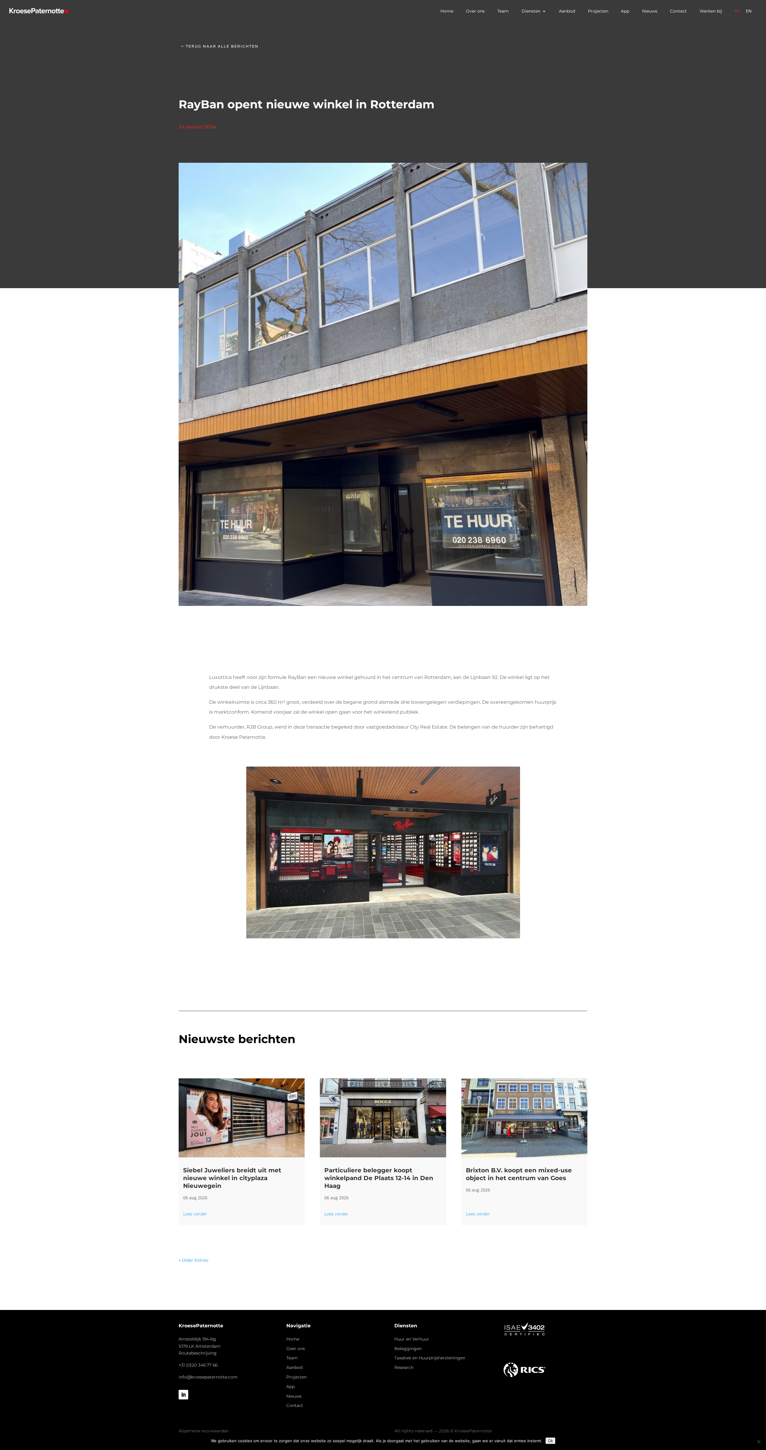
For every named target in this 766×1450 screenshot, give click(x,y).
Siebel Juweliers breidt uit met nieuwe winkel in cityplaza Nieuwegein (232, 1178)
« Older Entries (194, 1260)
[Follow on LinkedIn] (183, 1394)
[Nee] (759, 1442)
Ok (550, 1440)
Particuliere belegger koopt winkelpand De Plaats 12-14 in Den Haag (378, 1178)
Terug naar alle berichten (222, 46)
